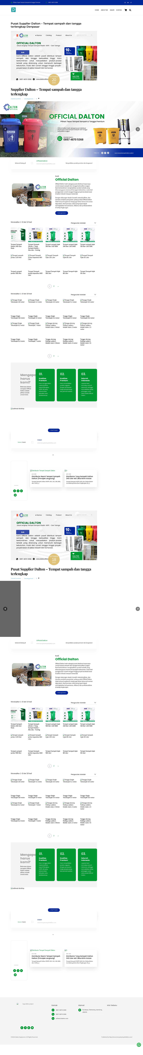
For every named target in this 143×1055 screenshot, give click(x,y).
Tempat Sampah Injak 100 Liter (53, 272)
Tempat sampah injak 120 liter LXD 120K (87, 245)
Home (97, 10)
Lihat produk (54, 430)
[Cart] (126, 10)
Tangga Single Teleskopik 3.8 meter (18, 317)
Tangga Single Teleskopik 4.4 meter (53, 317)
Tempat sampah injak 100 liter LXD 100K (53, 245)
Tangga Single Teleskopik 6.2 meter (18, 340)
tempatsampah (16, 99)
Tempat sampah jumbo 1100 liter (16, 272)
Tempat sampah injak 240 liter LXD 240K (70, 245)
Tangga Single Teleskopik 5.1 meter (70, 317)
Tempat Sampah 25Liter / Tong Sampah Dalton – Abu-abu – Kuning (34, 247)
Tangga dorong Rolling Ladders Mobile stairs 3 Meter (53, 341)
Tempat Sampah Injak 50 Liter (87, 272)
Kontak (119, 10)
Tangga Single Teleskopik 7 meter (34, 340)
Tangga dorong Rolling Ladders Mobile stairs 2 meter (70, 341)
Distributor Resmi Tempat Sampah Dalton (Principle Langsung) (46, 477)
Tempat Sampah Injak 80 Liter (70, 272)
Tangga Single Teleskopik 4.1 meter (35, 317)
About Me (104, 10)
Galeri (112, 10)
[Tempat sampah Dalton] (13, 11)
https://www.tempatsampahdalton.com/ (120, 1037)
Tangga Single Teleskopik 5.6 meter (87, 317)
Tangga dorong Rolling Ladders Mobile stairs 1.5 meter (85, 342)
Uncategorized (28, 99)
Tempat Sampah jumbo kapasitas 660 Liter (35, 273)
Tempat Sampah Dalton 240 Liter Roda (16, 246)
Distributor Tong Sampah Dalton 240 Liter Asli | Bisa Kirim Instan (79, 477)
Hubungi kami (61, 213)
